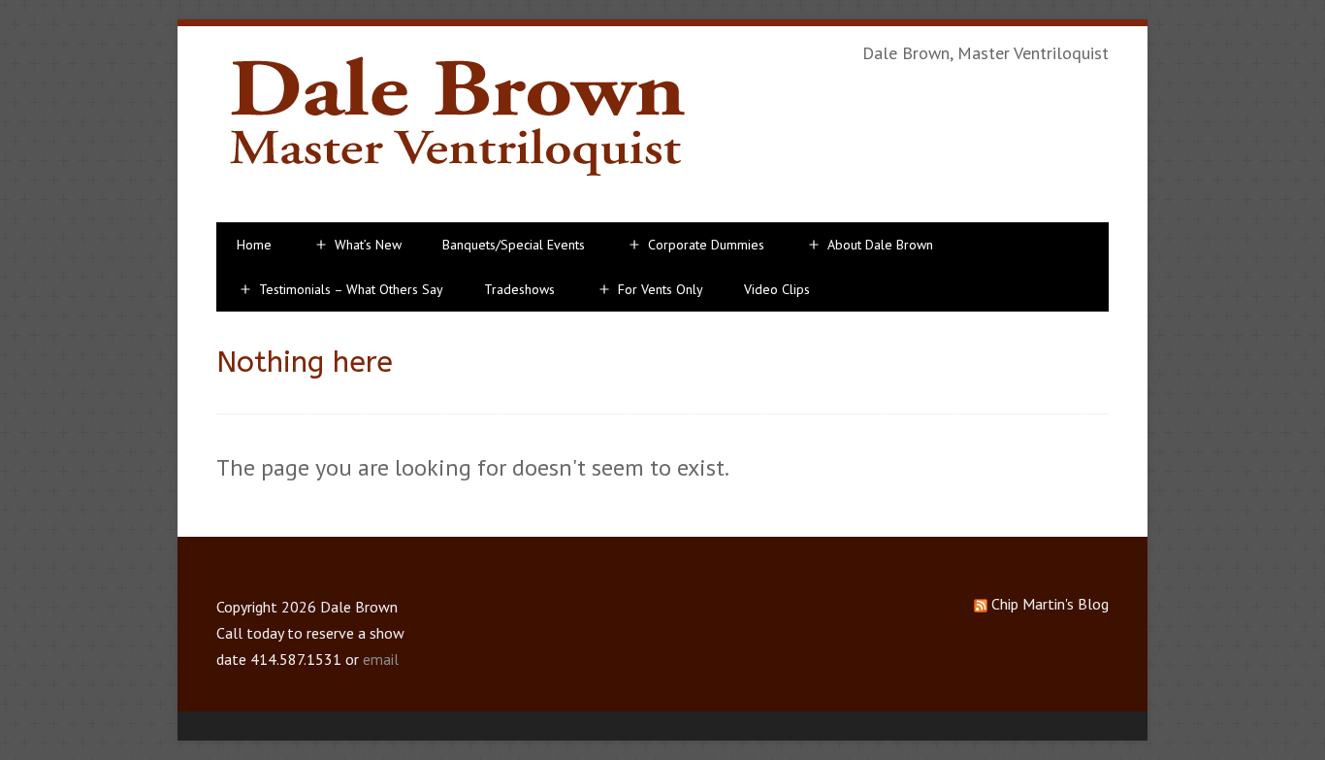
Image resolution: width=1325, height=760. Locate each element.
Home (254, 244)
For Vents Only (660, 289)
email (381, 659)
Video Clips (777, 289)
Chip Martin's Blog (1050, 603)
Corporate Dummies (706, 244)
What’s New (368, 244)
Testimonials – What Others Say (351, 289)
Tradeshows (519, 289)
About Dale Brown (880, 244)
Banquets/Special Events (513, 244)
